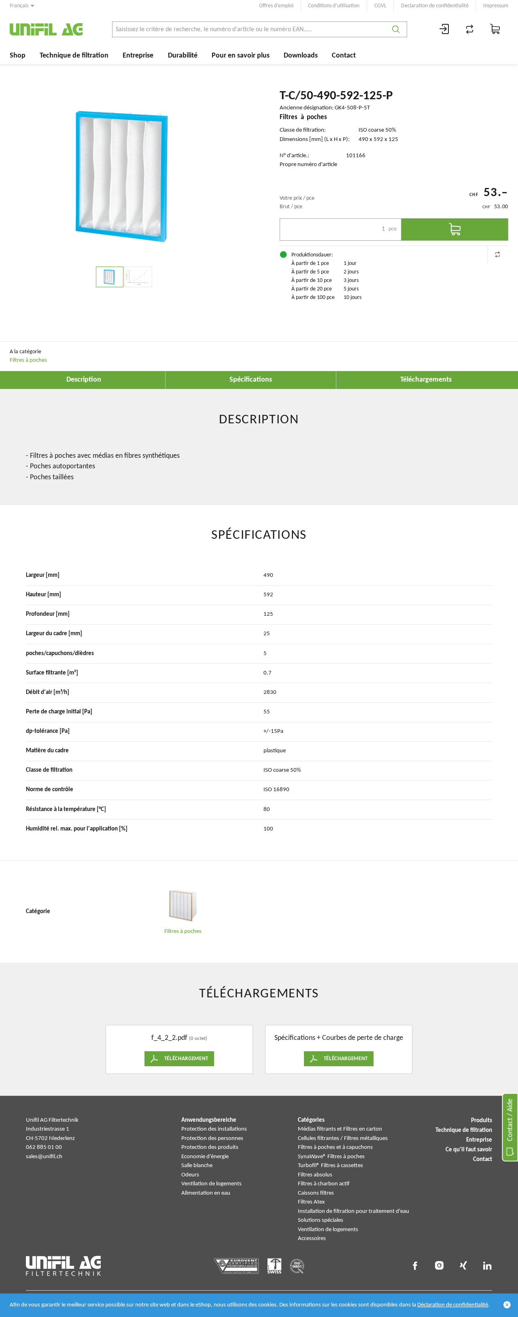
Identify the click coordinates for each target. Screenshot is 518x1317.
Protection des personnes (212, 1139)
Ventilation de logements (211, 1184)
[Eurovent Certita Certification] (236, 1266)
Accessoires (312, 1239)
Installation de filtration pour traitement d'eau (353, 1211)
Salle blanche (196, 1166)
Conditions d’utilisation (333, 6)
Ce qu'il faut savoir (469, 1150)
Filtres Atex (311, 1202)
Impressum (495, 6)
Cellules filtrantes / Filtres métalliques (343, 1139)
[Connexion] (444, 29)
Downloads (301, 56)
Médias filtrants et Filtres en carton (340, 1129)
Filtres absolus (315, 1175)
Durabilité (182, 56)
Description (83, 379)
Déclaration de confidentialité (452, 1305)
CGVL (380, 6)
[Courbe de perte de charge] (138, 277)
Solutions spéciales (320, 1220)
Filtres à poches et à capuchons (335, 1147)
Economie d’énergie (205, 1157)
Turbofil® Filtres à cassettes (330, 1166)
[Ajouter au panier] (454, 229)
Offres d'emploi (276, 6)
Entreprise (138, 56)
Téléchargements (426, 379)
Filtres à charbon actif (324, 1184)
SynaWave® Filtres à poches (331, 1157)
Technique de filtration (74, 56)
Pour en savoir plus (241, 56)
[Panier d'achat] (495, 29)
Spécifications (250, 379)
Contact (344, 56)
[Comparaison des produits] (469, 29)
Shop (17, 56)
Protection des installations (214, 1129)
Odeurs (190, 1175)
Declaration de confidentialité (435, 6)
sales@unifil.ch (44, 1157)
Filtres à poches (28, 360)
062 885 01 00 (44, 1147)
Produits (481, 1121)
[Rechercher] (396, 29)
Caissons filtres (316, 1193)
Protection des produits (209, 1147)
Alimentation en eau (205, 1193)
